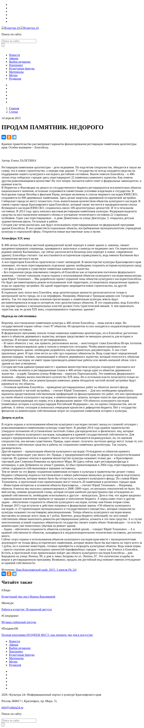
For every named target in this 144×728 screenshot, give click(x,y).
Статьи (13, 111)
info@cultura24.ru (12, 707)
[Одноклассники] (9, 137)
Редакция (15, 78)
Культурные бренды (21, 68)
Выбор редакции (20, 61)
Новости (14, 55)
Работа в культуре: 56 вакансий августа (27, 609)
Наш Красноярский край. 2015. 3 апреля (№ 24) (46, 569)
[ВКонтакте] (4, 137)
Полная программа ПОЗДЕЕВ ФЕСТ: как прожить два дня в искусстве (47, 635)
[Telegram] (14, 137)
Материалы (16, 71)
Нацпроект (16, 65)
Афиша (13, 58)
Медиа (13, 75)
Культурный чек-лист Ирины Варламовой (28, 596)
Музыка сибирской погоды (19, 622)
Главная (14, 108)
